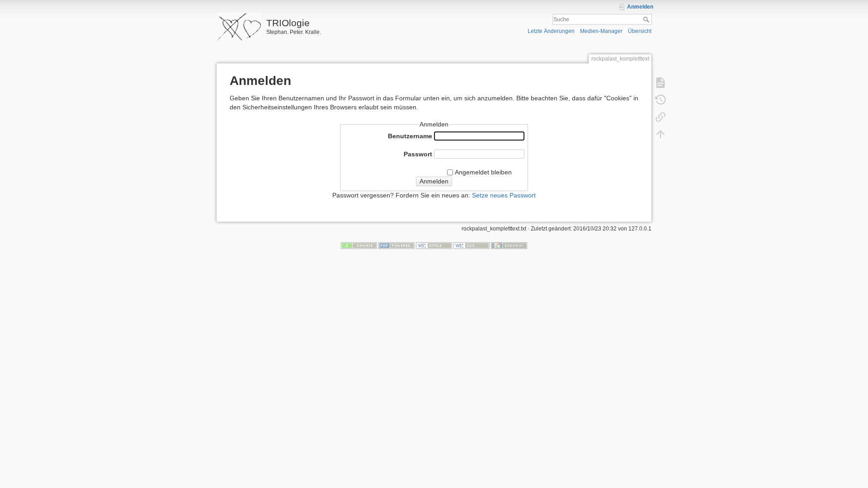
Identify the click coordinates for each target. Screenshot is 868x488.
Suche (647, 19)
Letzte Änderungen (551, 31)
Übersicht (639, 31)
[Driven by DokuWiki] (509, 245)
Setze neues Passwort (504, 195)
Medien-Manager (601, 31)
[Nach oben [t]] (660, 133)
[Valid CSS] (471, 245)
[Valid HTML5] (434, 245)
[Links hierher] (660, 116)
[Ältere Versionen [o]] (660, 99)
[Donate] (359, 245)
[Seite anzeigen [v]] (660, 82)
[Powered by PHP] (396, 245)
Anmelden (434, 181)
